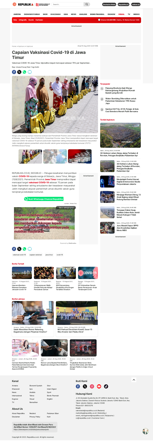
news (73, 14)
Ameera (15, 386)
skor (45, 14)
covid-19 (60, 255)
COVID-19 (23, 176)
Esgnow (15, 399)
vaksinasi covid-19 (19, 255)
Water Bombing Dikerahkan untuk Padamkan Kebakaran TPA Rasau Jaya (120, 100)
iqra (66, 14)
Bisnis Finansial (97, 14)
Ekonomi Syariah (32, 14)
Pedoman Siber (53, 413)
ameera (17, 14)
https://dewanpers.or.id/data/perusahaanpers (31, 429)
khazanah (55, 14)
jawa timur (49, 255)
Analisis (32, 392)
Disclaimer (16, 417)
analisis (83, 14)
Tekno (32, 396)
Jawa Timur (50, 179)
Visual (32, 399)
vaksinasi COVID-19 (38, 182)
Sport (49, 392)
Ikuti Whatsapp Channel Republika (46, 199)
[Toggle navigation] (14, 4)
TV (129, 14)
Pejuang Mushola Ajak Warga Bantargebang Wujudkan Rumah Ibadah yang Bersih (120, 90)
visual (121, 14)
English (49, 399)
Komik (31, 20)
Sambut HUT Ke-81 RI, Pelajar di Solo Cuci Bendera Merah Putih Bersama (122, 110)
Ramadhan (34, 402)
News (14, 392)
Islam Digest (51, 389)
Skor (48, 386)
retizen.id (136, 4)
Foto (15, 20)
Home (14, 46)
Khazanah (15, 389)
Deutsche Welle (109, 4)
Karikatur (39, 20)
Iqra (31, 389)
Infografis (23, 20)
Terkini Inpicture (107, 120)
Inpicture (21, 46)
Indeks (136, 14)
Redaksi (33, 413)
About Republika (18, 413)
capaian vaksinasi (36, 255)
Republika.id (123, 4)
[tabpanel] (30, 156)
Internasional (17, 396)
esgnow (111, 14)
